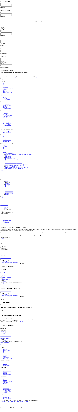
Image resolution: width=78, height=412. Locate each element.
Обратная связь (6, 91)
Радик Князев (3, 281)
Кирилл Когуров (3, 272)
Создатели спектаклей (7, 115)
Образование (8, 156)
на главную (5, 207)
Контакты (5, 126)
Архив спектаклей (7, 108)
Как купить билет (6, 99)
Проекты (5, 107)
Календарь (5, 98)
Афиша (4, 97)
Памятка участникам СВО (8, 92)
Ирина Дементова (4, 285)
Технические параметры (8, 88)
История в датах (6, 84)
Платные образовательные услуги (12, 161)
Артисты (5, 114)
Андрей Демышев (4, 275)
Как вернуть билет (7, 125)
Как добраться (6, 122)
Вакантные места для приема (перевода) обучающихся (16, 164)
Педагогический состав (10, 158)
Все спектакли (6, 104)
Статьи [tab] (4, 221)
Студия (4, 90)
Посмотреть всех (3, 238)
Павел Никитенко (9, 232)
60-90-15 (4, 178)
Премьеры (5, 106)
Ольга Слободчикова (4, 283)
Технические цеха (6, 116)
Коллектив (5, 148)
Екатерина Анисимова (5, 279)
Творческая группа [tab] (7, 220)
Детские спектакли (7, 105)
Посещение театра (7, 123)
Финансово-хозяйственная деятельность (13, 163)
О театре (5, 83)
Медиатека (5, 89)
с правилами (21, 321)
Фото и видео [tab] (6, 222)
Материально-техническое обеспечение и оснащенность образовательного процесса (22, 159)
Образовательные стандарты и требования (14, 168)
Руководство (5, 113)
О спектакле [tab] (5, 218)
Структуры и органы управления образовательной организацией (18, 154)
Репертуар (5, 146)
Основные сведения (9, 153)
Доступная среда (8, 160)
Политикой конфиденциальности (21, 408)
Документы (5, 87)
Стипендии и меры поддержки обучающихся (14, 165)
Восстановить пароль (4, 43)
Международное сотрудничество (12, 166)
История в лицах (6, 85)
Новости (5, 149)
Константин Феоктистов (5, 277)
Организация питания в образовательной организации (16, 167)
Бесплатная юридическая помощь (21, 401)
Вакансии (5, 117)
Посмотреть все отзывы (5, 252)
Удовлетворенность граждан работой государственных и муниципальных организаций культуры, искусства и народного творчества (28, 77)
